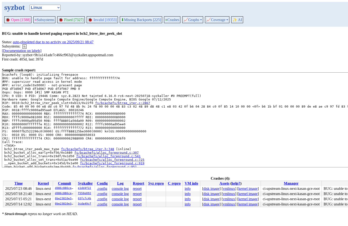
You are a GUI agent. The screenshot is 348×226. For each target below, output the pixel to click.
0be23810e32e (65, 198)
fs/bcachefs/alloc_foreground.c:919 (112, 163)
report (137, 189)
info (188, 189)
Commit (64, 183)
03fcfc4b (84, 198)
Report (138, 183)
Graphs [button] (191, 20)
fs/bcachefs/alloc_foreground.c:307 (106, 152)
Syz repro (156, 183)
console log (120, 189)
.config (102, 189)
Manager (291, 183)
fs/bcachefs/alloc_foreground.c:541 (108, 156)
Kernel (43, 183)
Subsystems (44, 20)
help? (236, 183)
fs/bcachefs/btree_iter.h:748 (87, 149)
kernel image (248, 189)
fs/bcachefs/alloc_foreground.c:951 (104, 167)
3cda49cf (84, 203)
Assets (224, 183)
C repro (174, 183)
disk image (211, 189)
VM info (191, 183)
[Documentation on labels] (21, 51)
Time (18, 183)
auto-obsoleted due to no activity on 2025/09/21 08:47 (53, 42)
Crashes (172, 20)
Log (120, 183)
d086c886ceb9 (65, 188)
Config (102, 183)
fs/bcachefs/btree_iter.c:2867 (122, 103)
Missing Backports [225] (141, 20)
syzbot (14, 7)
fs (24, 46)
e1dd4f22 (84, 188)
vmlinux (229, 189)
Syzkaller (85, 183)
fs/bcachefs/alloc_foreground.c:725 (112, 159)
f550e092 (84, 193)
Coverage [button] (215, 20)
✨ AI (237, 20)
